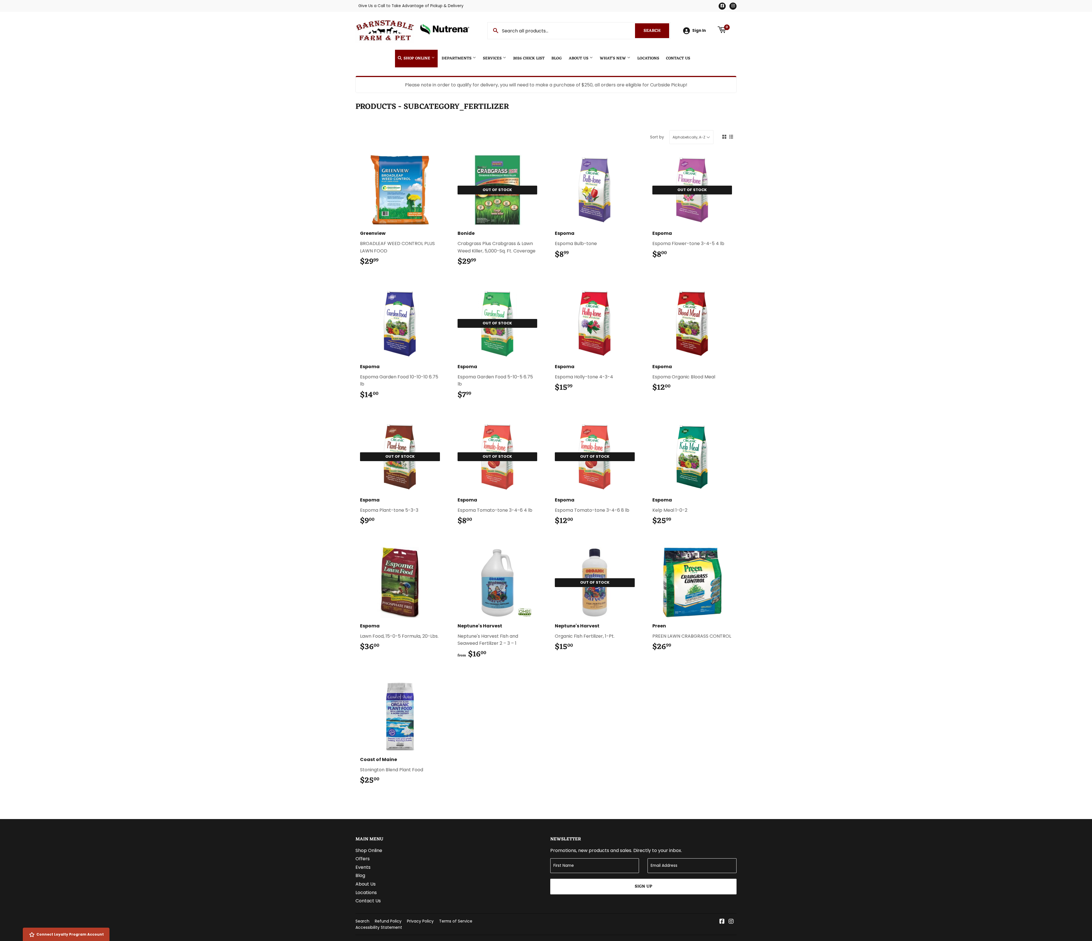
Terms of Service (455, 921)
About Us (579, 58)
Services (493, 58)
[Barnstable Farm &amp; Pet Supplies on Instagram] (731, 922)
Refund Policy (388, 921)
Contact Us (678, 58)
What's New (613, 58)
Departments (457, 58)
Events (363, 867)
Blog (556, 58)
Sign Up (643, 886)
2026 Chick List (529, 58)
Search (656, 31)
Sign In (699, 30)
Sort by (657, 137)
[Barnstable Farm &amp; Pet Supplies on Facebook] (722, 922)
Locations (648, 58)
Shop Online (416, 58)
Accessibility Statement (378, 927)
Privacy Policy (420, 921)
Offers (362, 858)
